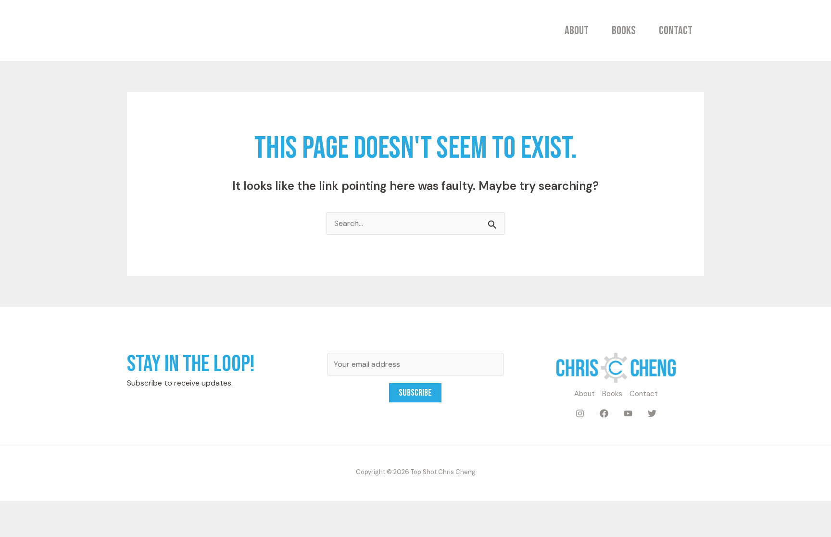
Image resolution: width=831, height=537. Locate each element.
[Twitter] (652, 413)
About (577, 30)
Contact (675, 30)
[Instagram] (580, 413)
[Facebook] (604, 413)
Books (624, 30)
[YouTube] (628, 413)
